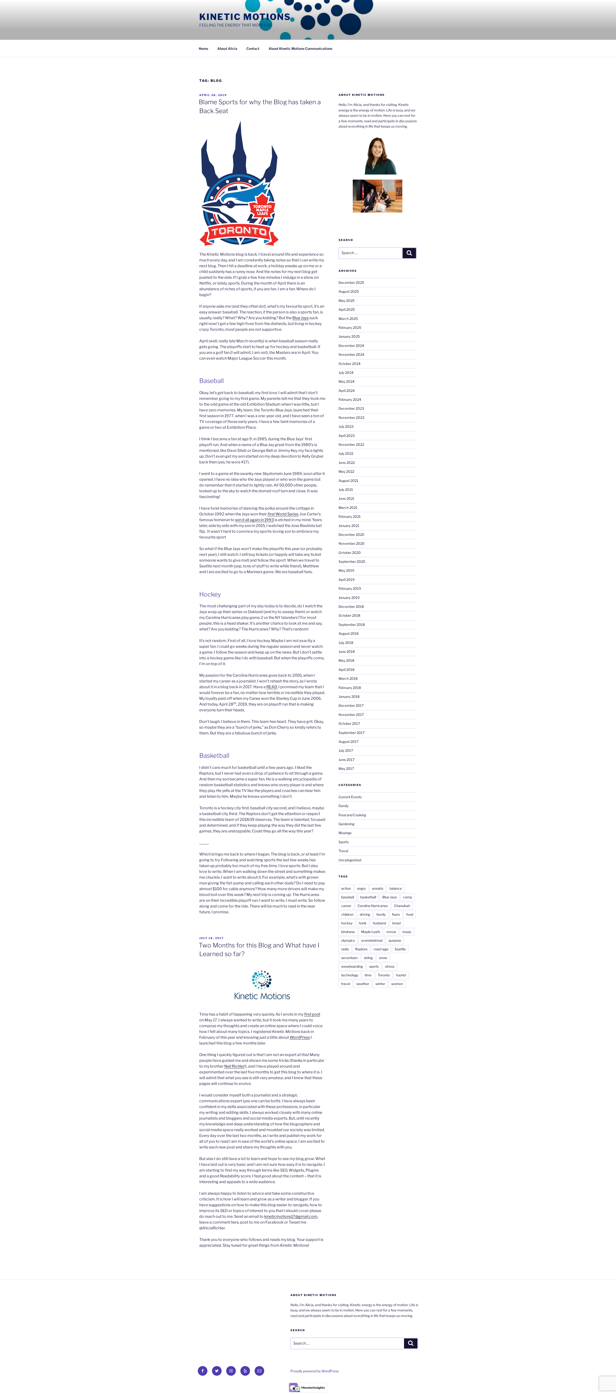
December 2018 (351, 606)
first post (312, 1014)
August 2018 (349, 633)
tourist (401, 975)
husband (379, 923)
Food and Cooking (352, 815)
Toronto (384, 975)
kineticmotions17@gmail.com (290, 1216)
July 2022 (346, 453)
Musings (345, 833)
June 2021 (346, 498)
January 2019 (349, 598)
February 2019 (350, 588)
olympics (348, 940)
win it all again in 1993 (254, 520)
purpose (395, 940)
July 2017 (346, 750)
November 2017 (351, 715)
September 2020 (352, 561)
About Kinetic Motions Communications (300, 48)
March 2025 (348, 319)
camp (407, 897)
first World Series (282, 514)
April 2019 (346, 579)
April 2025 (347, 309)
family (381, 914)
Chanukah (402, 906)
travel (345, 984)
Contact (252, 48)
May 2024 (346, 381)
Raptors (361, 949)
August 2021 (348, 481)
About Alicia (227, 48)
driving (365, 914)
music (407, 932)
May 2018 (346, 660)
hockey (347, 923)
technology (349, 975)
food (409, 914)
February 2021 (350, 516)
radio (345, 949)
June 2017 (346, 760)
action (346, 888)
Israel (396, 923)
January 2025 (349, 336)
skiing (368, 958)
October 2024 (349, 364)
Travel (343, 851)
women (397, 984)
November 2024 (351, 354)
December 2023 (351, 408)
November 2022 (351, 444)
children (347, 914)
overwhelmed (371, 940)
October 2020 (350, 553)
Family (343, 806)
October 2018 (349, 615)
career (346, 906)
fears (396, 914)
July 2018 (346, 643)
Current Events (350, 797)
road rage (381, 949)
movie (391, 932)
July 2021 (346, 489)
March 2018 (348, 678)
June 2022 (347, 462)
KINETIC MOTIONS (245, 17)
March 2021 (348, 508)
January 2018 (349, 696)
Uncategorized (350, 860)
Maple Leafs (370, 932)
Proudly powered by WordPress (314, 1371)
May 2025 (346, 300)
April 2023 (347, 436)
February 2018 (350, 688)
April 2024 (347, 391)
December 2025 (351, 282)
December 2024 (351, 346)
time (368, 975)
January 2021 (349, 526)
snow (383, 958)
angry (361, 888)
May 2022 (346, 471)
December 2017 (351, 705)
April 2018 (346, 670)
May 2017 (346, 768)
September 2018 (352, 624)
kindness (348, 932)
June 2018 (347, 651)
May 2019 (346, 570)
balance (396, 888)
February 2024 (350, 399)
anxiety (377, 888)
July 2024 (346, 372)
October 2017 (349, 723)
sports (374, 966)
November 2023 (351, 417)
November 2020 (352, 543)
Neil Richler (234, 1066)
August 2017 (348, 741)
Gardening (346, 824)
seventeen (349, 958)
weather (362, 984)
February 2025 (350, 327)
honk (362, 923)
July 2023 (346, 426)
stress (389, 966)
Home (203, 48)
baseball (347, 897)
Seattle (400, 949)
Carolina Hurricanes (373, 906)
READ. (272, 687)
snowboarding (352, 966)
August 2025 (349, 291)
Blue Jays (300, 318)
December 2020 (351, 534)
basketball (368, 897)
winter (380, 984)
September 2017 (352, 733)
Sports (344, 842)
